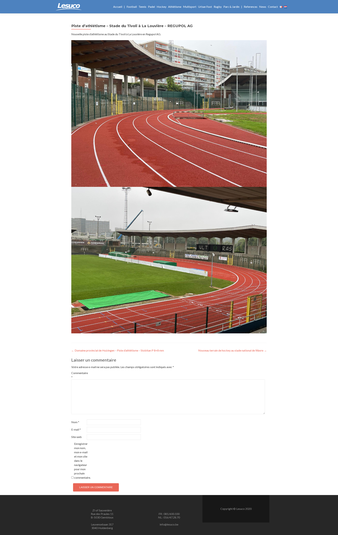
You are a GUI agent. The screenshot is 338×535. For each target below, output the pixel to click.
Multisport (189, 6)
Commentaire (78, 375)
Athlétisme (174, 6)
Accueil (117, 6)
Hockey (161, 6)
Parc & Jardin (231, 6)
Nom (75, 422)
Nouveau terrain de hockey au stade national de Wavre (232, 350)
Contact (273, 6)
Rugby (218, 6)
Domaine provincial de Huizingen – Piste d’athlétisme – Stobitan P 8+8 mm (117, 350)
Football (132, 6)
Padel (151, 6)
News (262, 6)
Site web (76, 436)
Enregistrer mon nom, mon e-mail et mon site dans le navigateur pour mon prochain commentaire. (81, 460)
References (250, 6)
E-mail (76, 429)
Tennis (142, 6)
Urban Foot (205, 6)
